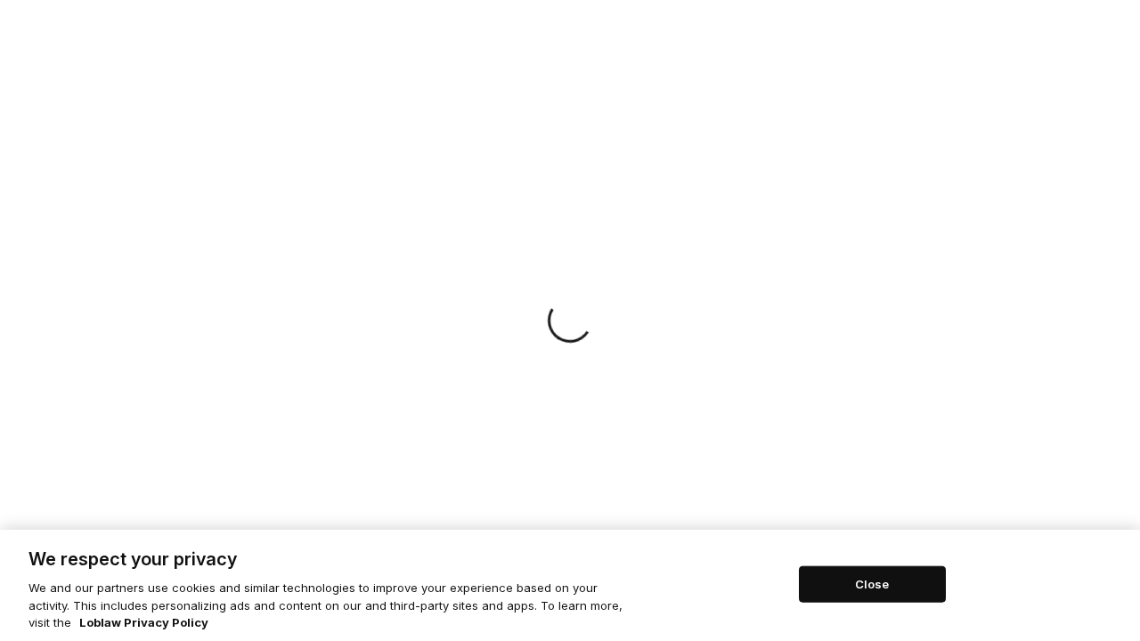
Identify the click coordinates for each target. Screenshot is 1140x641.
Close (872, 583)
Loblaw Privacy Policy (143, 622)
